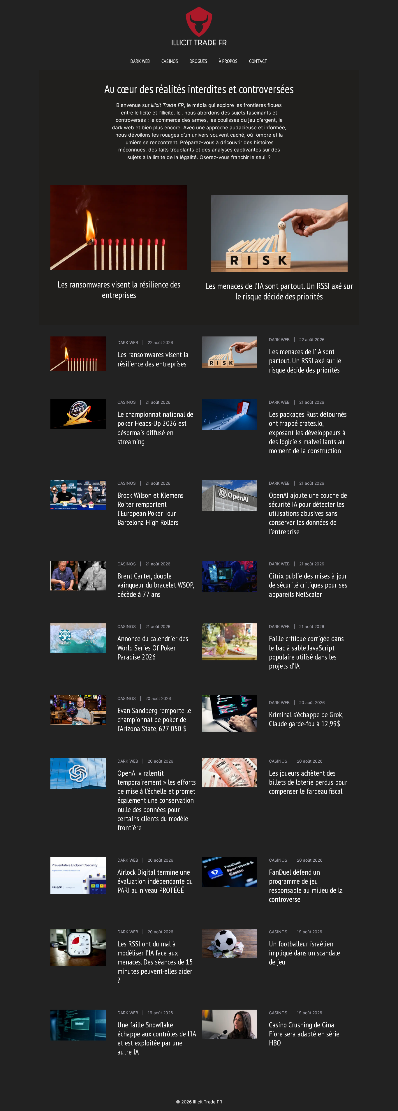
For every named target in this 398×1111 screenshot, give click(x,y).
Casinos (169, 61)
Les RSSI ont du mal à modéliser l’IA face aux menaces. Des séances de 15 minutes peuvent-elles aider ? (155, 962)
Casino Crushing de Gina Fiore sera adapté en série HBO (304, 1033)
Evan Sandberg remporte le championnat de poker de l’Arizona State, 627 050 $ (154, 719)
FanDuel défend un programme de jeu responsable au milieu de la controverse (306, 885)
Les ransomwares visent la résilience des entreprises (119, 289)
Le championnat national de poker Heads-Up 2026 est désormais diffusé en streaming (155, 427)
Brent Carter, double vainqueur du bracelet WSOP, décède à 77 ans (155, 585)
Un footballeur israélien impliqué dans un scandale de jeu (304, 953)
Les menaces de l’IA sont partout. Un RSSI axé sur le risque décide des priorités (279, 291)
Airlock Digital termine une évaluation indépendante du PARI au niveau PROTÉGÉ (155, 881)
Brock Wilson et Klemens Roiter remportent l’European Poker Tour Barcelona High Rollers (150, 508)
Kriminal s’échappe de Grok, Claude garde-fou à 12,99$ (306, 719)
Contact (258, 61)
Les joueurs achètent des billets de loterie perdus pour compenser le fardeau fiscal (308, 782)
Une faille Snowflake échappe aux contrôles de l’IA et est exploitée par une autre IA (156, 1038)
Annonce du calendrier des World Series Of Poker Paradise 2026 (152, 647)
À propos (228, 61)
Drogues (198, 61)
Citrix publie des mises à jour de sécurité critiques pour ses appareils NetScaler (308, 585)
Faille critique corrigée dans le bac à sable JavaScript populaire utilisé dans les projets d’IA (306, 652)
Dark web (140, 61)
